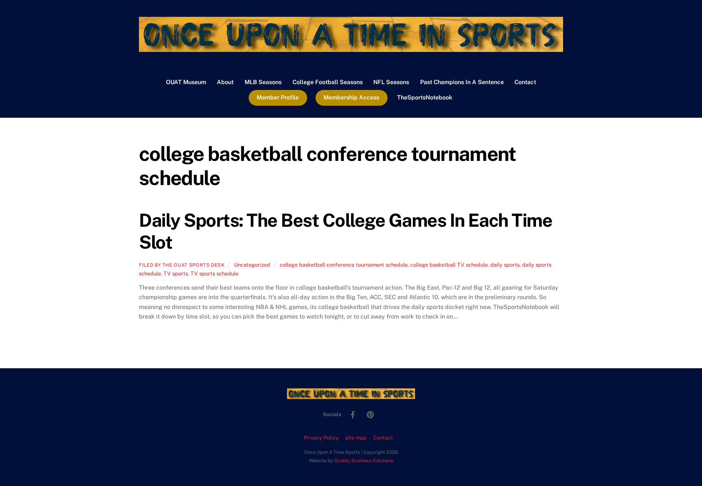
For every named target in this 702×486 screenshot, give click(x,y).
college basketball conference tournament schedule (344, 264)
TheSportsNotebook (424, 97)
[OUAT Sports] (351, 48)
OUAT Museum (186, 82)
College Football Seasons (327, 82)
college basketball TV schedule (449, 264)
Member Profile (278, 97)
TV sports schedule (214, 273)
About (225, 82)
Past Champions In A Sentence (462, 82)
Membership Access (351, 97)
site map (355, 437)
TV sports (175, 273)
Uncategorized (252, 264)
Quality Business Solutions (363, 460)
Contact (525, 82)
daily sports (505, 264)
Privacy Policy (321, 437)
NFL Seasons (391, 82)
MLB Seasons (263, 82)
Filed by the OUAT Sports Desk (182, 265)
